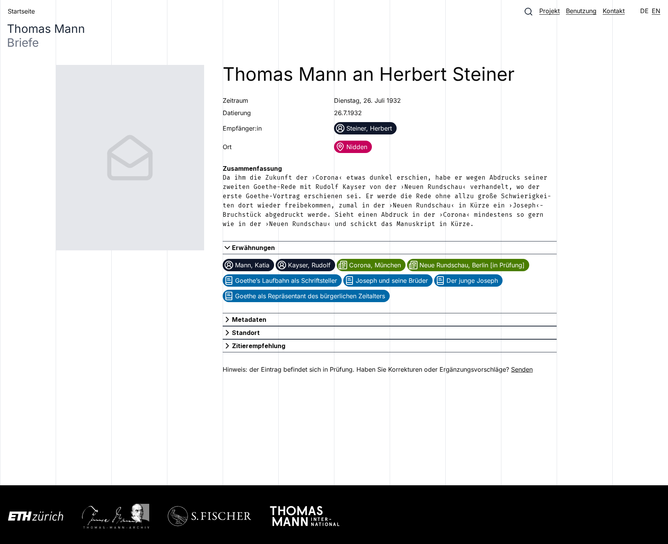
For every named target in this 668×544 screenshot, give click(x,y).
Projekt (549, 11)
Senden (522, 369)
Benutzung (581, 11)
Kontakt (614, 11)
